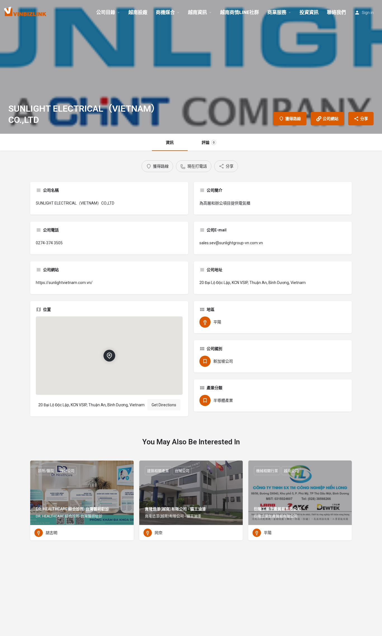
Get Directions (164, 405)
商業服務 (276, 12)
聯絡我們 (336, 12)
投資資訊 (309, 12)
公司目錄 (105, 12)
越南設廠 (137, 12)
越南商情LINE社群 (239, 12)
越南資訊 (197, 12)
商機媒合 (165, 12)
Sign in (368, 12)
